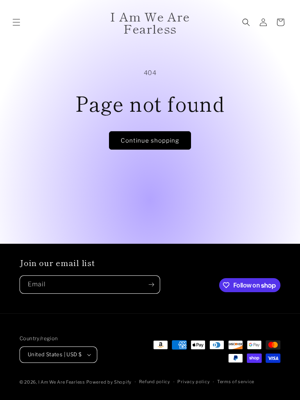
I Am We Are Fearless (61, 382)
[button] (16, 22)
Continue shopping (150, 140)
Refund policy (154, 381)
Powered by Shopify (109, 382)
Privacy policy (193, 381)
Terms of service (235, 381)
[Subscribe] (151, 284)
